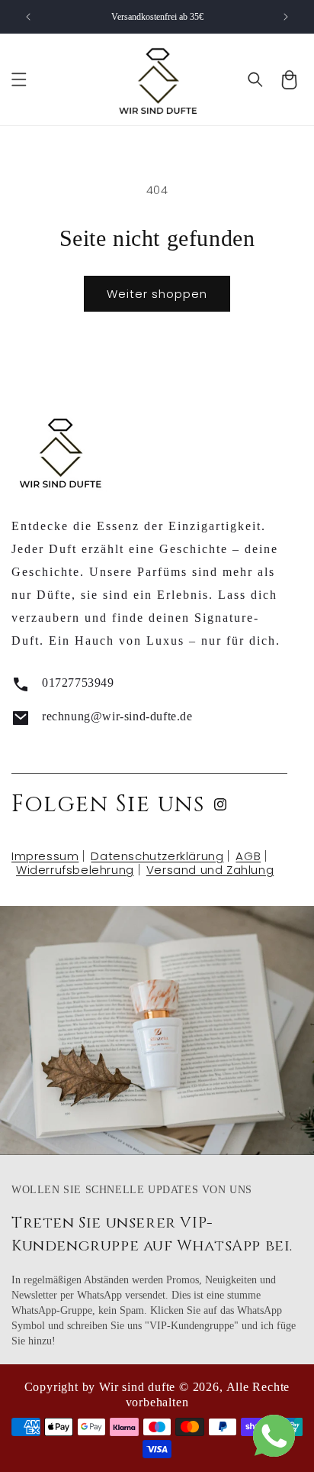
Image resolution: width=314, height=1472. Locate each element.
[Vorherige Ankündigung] (28, 17)
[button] (19, 79)
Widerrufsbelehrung (75, 870)
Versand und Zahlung (210, 870)
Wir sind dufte (137, 1386)
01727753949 (78, 682)
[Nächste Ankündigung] (286, 17)
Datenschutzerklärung (157, 856)
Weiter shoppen (157, 294)
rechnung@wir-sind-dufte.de (117, 716)
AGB (248, 856)
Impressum (44, 856)
